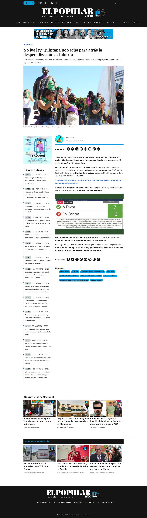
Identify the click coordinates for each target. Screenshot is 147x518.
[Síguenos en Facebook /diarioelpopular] (38, 3)
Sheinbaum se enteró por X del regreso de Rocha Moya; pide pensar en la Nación (37, 274)
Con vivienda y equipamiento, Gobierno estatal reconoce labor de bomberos (37, 317)
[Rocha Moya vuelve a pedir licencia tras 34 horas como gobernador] (39, 408)
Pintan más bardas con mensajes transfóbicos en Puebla (38, 262)
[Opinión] (73, 34)
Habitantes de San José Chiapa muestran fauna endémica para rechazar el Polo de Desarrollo (37, 194)
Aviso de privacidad (105, 502)
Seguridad (101, 427)
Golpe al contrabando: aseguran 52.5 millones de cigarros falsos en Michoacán (73, 421)
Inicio (18, 23)
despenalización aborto (91, 276)
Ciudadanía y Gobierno (76, 472)
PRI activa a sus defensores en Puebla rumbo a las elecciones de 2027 (38, 346)
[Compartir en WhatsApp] (77, 149)
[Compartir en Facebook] (68, 149)
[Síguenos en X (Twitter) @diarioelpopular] (41, 3)
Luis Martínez (27, 427)
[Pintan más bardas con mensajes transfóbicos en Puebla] (39, 453)
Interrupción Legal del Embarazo (74, 280)
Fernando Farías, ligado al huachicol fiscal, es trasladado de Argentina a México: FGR (105, 421)
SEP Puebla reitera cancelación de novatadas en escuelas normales (38, 236)
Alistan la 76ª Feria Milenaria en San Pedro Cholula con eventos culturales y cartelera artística (37, 289)
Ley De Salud (96, 280)
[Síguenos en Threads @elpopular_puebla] (56, 3)
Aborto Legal (110, 276)
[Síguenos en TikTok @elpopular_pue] (52, 3)
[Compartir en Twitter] (72, 149)
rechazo (110, 272)
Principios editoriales (62, 502)
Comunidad (28, 23)
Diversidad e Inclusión (60, 23)
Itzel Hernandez (62, 427)
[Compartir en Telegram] (81, 149)
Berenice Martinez (29, 472)
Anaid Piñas (94, 472)
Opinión (96, 23)
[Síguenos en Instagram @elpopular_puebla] (45, 3)
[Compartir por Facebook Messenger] (90, 149)
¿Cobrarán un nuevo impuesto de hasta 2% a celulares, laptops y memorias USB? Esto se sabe (37, 374)
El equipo (78, 502)
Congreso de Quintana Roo (93, 272)
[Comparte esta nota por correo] (85, 149)
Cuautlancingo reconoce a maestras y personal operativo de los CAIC (38, 209)
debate (75, 272)
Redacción (69, 138)
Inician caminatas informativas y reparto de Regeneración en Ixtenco (37, 249)
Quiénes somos (43, 502)
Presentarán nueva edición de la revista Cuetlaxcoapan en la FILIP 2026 (37, 223)
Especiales (137, 23)
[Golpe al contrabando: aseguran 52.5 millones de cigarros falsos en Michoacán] (73, 408)
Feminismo (43, 23)
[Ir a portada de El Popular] (73, 12)
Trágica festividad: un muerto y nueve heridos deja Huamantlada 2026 (38, 332)
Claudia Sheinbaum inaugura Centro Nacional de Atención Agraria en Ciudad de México (36, 303)
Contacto (90, 502)
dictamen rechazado (68, 276)
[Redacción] (59, 139)
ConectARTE (110, 23)
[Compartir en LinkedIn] (94, 149)
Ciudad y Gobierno (82, 23)
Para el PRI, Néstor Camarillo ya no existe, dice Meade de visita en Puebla (38, 360)
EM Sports (122, 23)
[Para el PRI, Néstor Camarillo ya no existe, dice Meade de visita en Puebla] (73, 453)
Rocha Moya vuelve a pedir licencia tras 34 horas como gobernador (35, 180)
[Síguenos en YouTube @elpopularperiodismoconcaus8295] (49, 3)
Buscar (30, 3)
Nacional (28, 44)
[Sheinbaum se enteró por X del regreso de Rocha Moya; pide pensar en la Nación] (106, 453)
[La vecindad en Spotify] (37, 150)
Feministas (64, 272)
